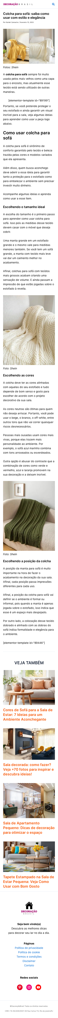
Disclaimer (29, 961)
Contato (29, 965)
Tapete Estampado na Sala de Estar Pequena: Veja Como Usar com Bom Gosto (28, 882)
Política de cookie (29, 952)
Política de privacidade (29, 947)
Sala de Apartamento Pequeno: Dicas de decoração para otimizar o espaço (29, 828)
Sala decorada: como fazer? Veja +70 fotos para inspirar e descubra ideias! (28, 769)
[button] (53, 4)
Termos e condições (29, 956)
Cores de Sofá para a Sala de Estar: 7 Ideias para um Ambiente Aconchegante (28, 715)
